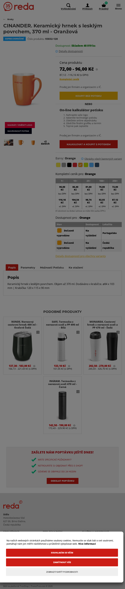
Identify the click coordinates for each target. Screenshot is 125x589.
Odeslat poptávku (62, 480)
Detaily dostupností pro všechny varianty (81, 256)
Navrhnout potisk (18, 131)
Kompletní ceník (69, 79)
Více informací (87, 543)
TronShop (24, 586)
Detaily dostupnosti (71, 51)
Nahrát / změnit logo (19, 125)
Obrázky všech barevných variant (103, 158)
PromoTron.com (38, 586)
